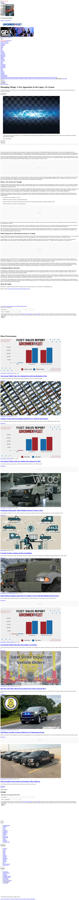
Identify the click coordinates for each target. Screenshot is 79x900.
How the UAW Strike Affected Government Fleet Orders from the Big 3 (23, 688)
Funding (2, 50)
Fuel (1, 48)
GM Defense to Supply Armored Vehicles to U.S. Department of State (22, 732)
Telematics (2, 73)
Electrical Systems (14, 306)
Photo (16, 77)
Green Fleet (2, 53)
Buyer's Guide (54, 77)
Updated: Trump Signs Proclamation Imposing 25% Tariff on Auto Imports (24, 418)
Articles (11, 1)
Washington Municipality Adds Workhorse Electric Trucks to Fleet (21, 510)
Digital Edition (8, 20)
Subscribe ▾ (3, 3)
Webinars (38, 77)
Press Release (38, 78)
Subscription (2, 78)
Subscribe (2, 20)
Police (1, 61)
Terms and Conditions (51, 78)
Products (19, 77)
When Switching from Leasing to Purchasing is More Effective (20, 781)
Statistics (26, 77)
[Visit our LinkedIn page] (2, 792)
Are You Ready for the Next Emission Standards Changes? (18, 288)
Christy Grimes (10, 685)
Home (1, 84)
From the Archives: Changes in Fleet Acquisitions (16, 553)
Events (1, 46)
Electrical (20, 306)
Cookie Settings (59, 78)
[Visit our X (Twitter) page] (3, 792)
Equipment (2, 44)
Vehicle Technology (7, 306)
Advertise (14, 78)
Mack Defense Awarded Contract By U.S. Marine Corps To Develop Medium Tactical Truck (29, 596)
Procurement (2, 64)
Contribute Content (32, 78)
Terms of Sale (14, 898)
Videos (13, 77)
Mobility (2, 57)
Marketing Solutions (24, 78)
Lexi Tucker (9, 778)
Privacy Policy (44, 78)
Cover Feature (5, 1)
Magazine (22, 77)
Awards (41, 77)
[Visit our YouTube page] (4, 792)
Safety (1, 68)
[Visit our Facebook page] (1, 792)
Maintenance (2, 55)
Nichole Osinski (10, 373)
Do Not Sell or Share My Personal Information (26, 898)
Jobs (43, 77)
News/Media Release (11, 593)
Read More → (3, 380)
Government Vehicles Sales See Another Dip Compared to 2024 (20, 461)
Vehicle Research (3, 75)
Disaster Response (4, 41)
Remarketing (2, 66)
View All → (2, 787)
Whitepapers (30, 77)
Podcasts (34, 77)
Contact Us (18, 78)
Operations (2, 59)
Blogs (11, 77)
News (9, 1)
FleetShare (2, 77)
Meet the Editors (8, 78)
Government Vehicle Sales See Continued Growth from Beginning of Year (23, 376)
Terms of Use (8, 898)
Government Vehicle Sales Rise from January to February (18, 645)
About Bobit (64, 78)
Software (2, 70)
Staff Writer (9, 416)
